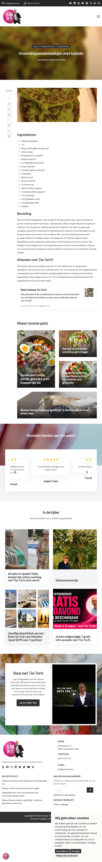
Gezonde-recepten (47, 46)
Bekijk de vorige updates (64, 795)
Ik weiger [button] (76, 851)
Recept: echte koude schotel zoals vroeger (20, 788)
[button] (87, 472)
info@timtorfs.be (65, 769)
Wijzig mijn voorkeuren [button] (67, 856)
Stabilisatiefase (63, 46)
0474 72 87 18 (64, 758)
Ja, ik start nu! (28, 703)
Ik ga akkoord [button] (62, 851)
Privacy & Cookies (38, 819)
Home (35, 46)
